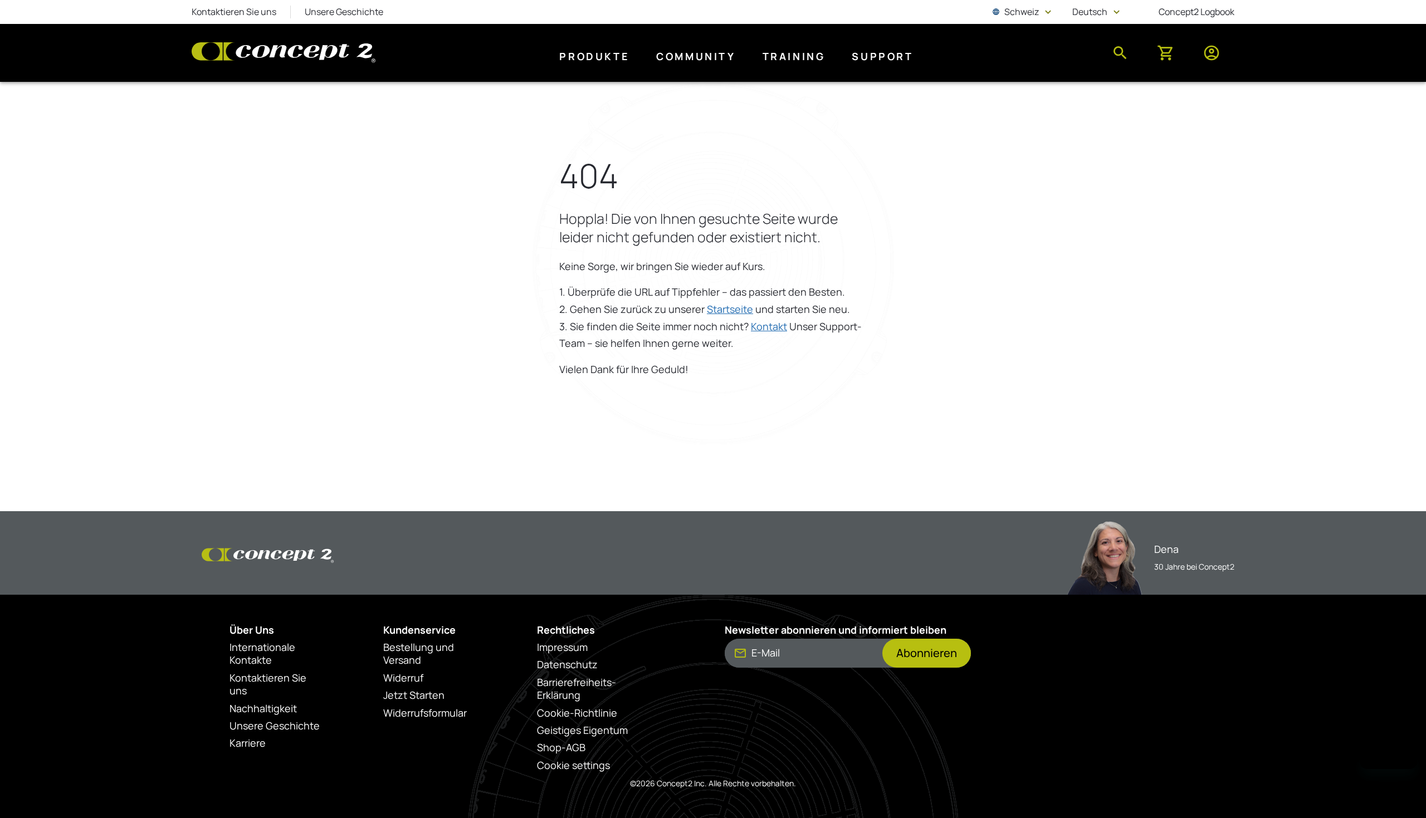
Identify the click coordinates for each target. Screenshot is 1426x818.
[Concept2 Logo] (283, 53)
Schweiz (1023, 12)
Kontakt (769, 326)
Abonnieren (926, 652)
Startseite (730, 309)
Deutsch (1097, 12)
